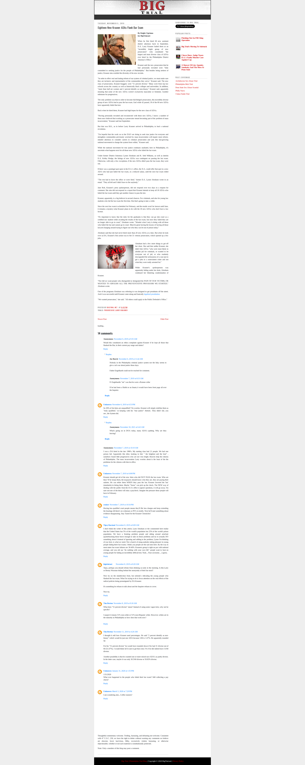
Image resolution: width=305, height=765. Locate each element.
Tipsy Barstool (109, 525)
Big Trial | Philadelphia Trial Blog (134, 761)
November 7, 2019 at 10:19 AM (126, 448)
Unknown (107, 404)
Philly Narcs (180, 91)
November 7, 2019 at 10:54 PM (122, 505)
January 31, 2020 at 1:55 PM (123, 671)
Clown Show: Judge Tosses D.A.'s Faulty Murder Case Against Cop (192, 57)
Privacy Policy (178, 761)
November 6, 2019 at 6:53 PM (123, 404)
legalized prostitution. (152, 294)
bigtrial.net (107, 564)
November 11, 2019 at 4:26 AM (126, 632)
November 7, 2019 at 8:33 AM (131, 378)
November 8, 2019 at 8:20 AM (127, 564)
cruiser (106, 505)
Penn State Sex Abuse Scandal (186, 87)
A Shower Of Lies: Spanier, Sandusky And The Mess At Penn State (192, 67)
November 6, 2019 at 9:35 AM (125, 339)
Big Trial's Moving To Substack (194, 47)
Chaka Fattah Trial (182, 94)
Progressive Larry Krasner (115, 310)
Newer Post (102, 319)
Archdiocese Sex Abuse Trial (186, 81)
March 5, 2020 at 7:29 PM (122, 691)
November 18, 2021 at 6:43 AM (132, 427)
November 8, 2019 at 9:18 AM (125, 603)
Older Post (164, 319)
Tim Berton (108, 603)
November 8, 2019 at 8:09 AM (127, 525)
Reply (105, 349)
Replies (109, 354)
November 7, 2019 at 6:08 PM (123, 473)
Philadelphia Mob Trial (184, 84)
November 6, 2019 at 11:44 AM (131, 359)
